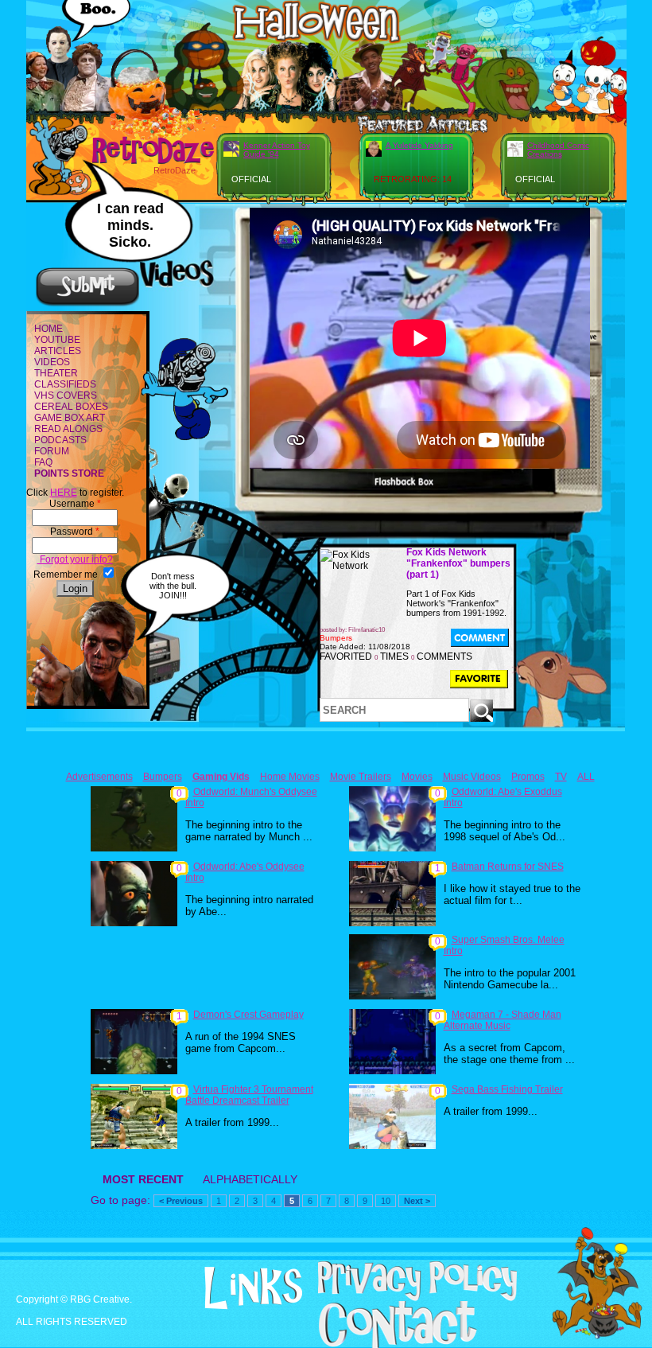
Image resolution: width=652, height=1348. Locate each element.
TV (561, 776)
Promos (528, 776)
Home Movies (290, 776)
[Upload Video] (87, 304)
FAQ (43, 462)
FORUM (51, 451)
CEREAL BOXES (71, 406)
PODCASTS (60, 440)
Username (75, 503)
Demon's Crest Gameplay (248, 1014)
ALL (586, 776)
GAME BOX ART (69, 417)
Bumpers (162, 776)
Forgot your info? (75, 559)
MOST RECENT (143, 1179)
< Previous (181, 1201)
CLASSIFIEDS (65, 384)
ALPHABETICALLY (250, 1179)
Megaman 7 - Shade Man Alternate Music (502, 1020)
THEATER (56, 373)
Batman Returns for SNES (508, 866)
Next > (417, 1201)
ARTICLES (57, 350)
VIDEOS (52, 362)
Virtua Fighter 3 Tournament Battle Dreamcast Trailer (249, 1095)
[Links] (232, 1288)
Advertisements (99, 776)
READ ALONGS (68, 428)
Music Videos (472, 776)
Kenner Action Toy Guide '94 (276, 149)
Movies (417, 776)
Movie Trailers (360, 776)
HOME (48, 328)
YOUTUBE (57, 339)
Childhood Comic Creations (558, 149)
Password (74, 531)
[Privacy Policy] (397, 1297)
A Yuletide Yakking (419, 145)
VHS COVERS (65, 395)
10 (385, 1201)
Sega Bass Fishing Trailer (507, 1089)
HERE (63, 492)
